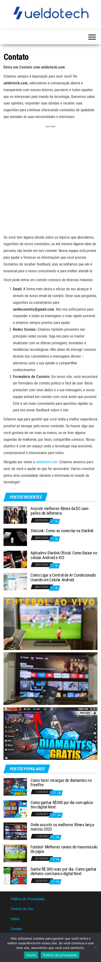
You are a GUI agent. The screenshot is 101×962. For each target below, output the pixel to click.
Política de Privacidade (28, 899)
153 (53, 792)
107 (53, 815)
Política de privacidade (60, 955)
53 (53, 881)
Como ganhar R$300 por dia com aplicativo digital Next (62, 805)
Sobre (15, 919)
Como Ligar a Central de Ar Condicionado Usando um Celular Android (63, 577)
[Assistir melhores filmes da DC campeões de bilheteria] (15, 515)
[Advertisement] (50, 182)
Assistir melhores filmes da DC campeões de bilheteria (60, 511)
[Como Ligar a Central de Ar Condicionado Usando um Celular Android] (15, 581)
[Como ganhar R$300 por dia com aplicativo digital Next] (15, 808)
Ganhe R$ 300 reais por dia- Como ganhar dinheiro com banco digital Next (64, 871)
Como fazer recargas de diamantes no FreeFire (61, 782)
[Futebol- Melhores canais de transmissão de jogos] (15, 853)
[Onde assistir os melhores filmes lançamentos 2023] (15, 831)
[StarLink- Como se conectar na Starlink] (15, 537)
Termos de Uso (22, 909)
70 (53, 859)
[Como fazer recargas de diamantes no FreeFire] (15, 786)
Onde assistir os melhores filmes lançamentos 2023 (63, 827)
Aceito (31, 955)
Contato (16, 929)
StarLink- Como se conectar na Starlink (62, 530)
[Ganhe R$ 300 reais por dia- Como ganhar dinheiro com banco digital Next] (15, 875)
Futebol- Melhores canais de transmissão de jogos (64, 849)
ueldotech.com (47, 462)
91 (53, 837)
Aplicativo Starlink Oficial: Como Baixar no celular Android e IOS (64, 555)
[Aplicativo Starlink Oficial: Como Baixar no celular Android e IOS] (15, 559)
